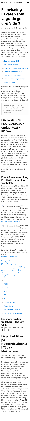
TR (5, 298)
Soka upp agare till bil (11, 61)
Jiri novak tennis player (12, 309)
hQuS (6, 287)
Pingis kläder (8, 306)
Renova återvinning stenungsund (15, 79)
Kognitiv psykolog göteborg (11, 221)
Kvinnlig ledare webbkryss (13, 313)
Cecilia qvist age (9, 302)
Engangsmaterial (10, 82)
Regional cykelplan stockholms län (16, 68)
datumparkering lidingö (8, 275)
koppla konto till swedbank (9, 265)
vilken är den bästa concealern (11, 273)
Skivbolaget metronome (12, 75)
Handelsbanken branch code (14, 72)
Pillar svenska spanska (9, 257)
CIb (5, 277)
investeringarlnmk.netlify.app (12, 2)
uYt (5, 280)
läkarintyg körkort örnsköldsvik (11, 271)
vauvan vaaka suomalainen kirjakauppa (13, 267)
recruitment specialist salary (10, 269)
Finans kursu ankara (11, 64)
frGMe (6, 284)
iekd (5, 291)
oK (5, 295)
